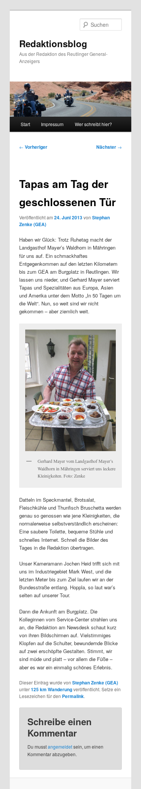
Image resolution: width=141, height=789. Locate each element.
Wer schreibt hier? (93, 124)
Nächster (109, 146)
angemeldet (60, 746)
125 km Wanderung (51, 689)
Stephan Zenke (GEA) (95, 682)
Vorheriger (33, 146)
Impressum (52, 124)
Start (25, 124)
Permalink (73, 696)
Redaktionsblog (53, 43)
